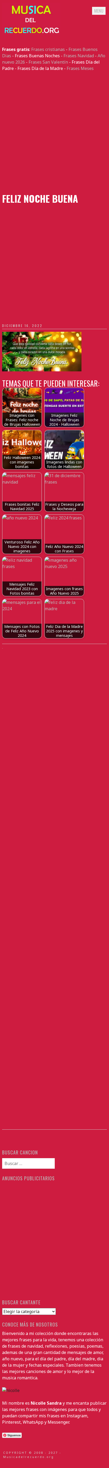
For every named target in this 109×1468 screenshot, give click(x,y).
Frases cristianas (48, 49)
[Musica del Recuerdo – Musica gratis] (31, 33)
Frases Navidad (78, 56)
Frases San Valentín (48, 62)
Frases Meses (80, 68)
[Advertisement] (54, 132)
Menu (98, 11)
